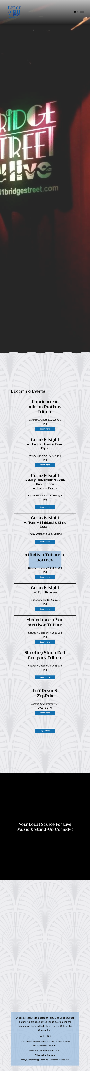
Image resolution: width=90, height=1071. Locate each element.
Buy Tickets (45, 731)
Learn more (45, 429)
